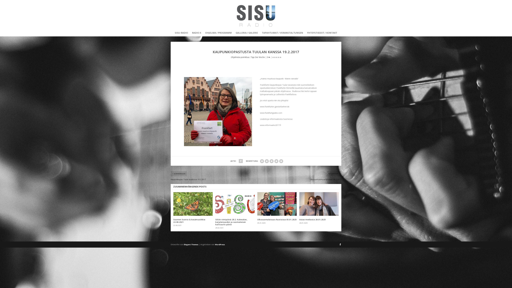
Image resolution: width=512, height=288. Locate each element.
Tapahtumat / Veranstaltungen (282, 33)
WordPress (220, 244)
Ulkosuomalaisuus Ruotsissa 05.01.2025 (277, 219)
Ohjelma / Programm (218, 33)
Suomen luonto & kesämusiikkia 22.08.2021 (189, 220)
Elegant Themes (191, 244)
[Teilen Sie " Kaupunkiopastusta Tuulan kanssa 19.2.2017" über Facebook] (240, 161)
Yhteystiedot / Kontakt (322, 33)
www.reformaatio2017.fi (270, 125)
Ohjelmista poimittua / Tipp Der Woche (248, 57)
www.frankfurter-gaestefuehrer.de (274, 106)
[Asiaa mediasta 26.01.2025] (319, 204)
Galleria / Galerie (247, 33)
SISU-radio (181, 33)
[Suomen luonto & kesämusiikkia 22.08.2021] (193, 204)
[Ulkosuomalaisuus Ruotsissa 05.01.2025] (277, 204)
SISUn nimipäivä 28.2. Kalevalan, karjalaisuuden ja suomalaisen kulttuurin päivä (231, 222)
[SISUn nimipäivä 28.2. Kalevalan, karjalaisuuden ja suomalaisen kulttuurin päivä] (235, 204)
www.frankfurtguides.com (271, 113)
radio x (196, 33)
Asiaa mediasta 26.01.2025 (312, 219)
